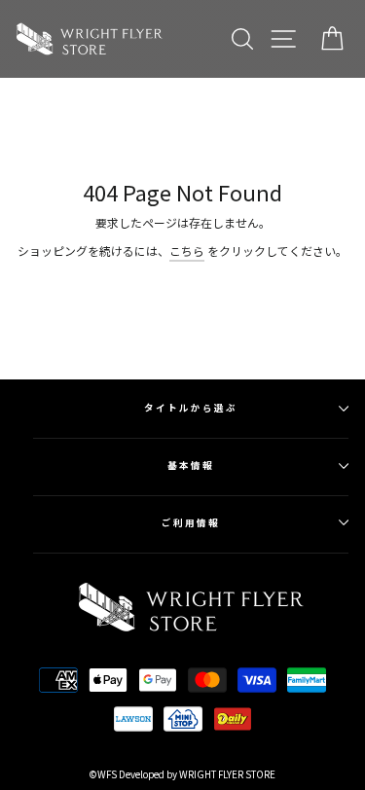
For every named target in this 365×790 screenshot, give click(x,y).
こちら (186, 250)
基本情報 (190, 465)
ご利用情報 (191, 522)
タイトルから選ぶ (190, 407)
